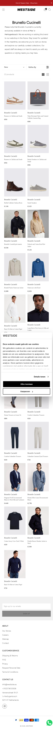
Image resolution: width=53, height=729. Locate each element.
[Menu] (3, 9)
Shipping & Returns (10, 656)
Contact (5, 643)
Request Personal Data (11, 668)
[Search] (49, 9)
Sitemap (5, 639)
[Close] (51, 3)
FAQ (4, 660)
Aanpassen (25, 391)
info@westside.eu (9, 684)
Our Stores (6, 631)
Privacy (5, 664)
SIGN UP (26, 614)
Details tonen (39, 377)
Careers (5, 635)
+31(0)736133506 (9, 688)
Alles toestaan (26, 384)
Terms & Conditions (10, 672)
